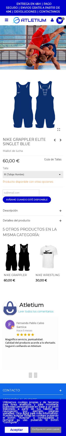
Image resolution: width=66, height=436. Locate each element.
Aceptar (16, 430)
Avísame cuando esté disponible (27, 199)
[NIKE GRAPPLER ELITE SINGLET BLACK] (54, 140)
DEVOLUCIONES (25, 11)
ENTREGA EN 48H (28, 4)
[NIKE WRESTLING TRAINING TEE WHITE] (48, 256)
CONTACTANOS (49, 11)
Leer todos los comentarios (35, 311)
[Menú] (6, 20)
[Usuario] (52, 20)
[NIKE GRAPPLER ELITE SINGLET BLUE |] (58, 129)
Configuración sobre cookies (45, 429)
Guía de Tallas (52, 159)
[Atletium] (29, 20)
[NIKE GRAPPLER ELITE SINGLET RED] (60, 140)
